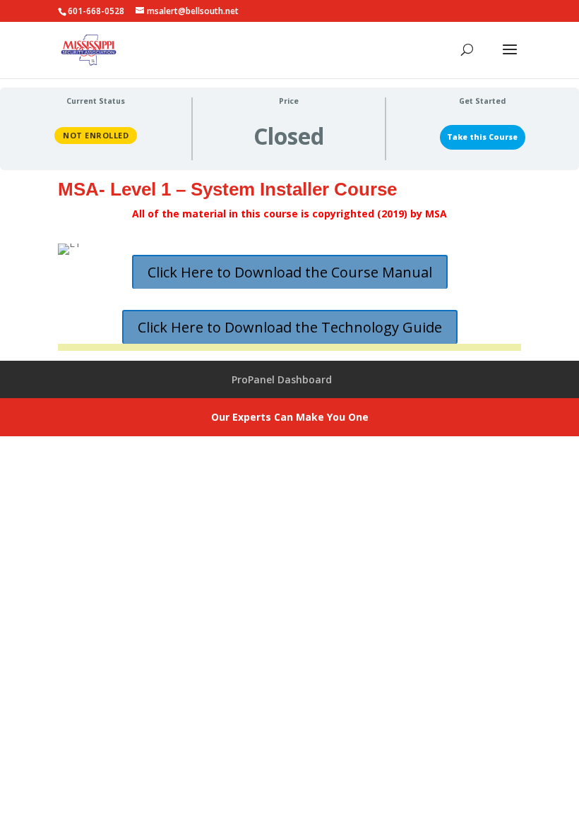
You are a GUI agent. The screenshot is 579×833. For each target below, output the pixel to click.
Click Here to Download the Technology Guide (290, 327)
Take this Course (482, 137)
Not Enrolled (96, 135)
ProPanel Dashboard (282, 379)
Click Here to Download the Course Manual (290, 272)
